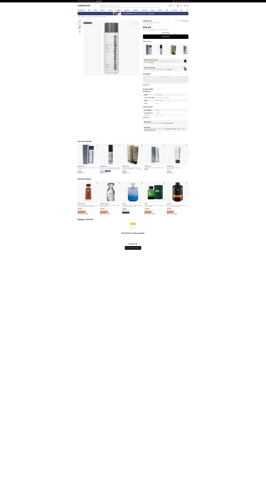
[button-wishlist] (184, 5)
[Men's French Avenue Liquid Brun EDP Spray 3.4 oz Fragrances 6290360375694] (97, 183)
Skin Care (83, 16)
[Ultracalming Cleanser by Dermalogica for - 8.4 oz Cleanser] (97, 145)
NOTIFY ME (165, 36)
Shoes (166, 10)
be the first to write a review (133, 247)
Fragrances (145, 10)
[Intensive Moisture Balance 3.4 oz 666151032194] (186, 145)
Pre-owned (174, 10)
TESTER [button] (108, 171)
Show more (146, 84)
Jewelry (110, 10)
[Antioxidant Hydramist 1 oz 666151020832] (164, 145)
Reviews (81, 219)
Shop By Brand (81, 10)
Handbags (118, 10)
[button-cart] (187, 5)
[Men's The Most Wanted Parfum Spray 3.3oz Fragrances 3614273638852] (186, 183)
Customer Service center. (150, 130)
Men (89, 10)
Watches (103, 10)
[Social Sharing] (133, 22)
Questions (89, 219)
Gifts (182, 10)
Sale (187, 10)
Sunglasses (127, 10)
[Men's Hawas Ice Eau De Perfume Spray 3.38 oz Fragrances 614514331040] (142, 183)
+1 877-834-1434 (169, 128)
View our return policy (168, 123)
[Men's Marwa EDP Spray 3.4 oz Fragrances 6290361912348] (119, 183)
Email (175, 128)
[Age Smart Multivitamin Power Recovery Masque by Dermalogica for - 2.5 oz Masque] (142, 145)
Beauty (152, 10)
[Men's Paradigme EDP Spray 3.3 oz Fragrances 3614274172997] (164, 183)
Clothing (160, 10)
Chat (178, 128)
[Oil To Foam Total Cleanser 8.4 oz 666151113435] (136, 22)
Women (95, 10)
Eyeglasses (136, 10)
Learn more (151, 62)
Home (79, 16)
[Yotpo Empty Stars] (178, 20)
